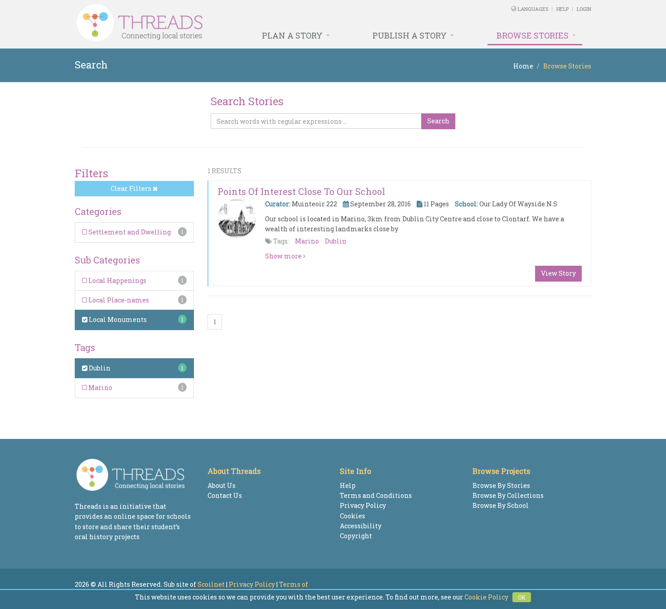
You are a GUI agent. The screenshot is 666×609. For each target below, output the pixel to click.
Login (584, 8)
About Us (222, 485)
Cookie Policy (486, 597)
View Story (558, 273)
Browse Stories (533, 35)
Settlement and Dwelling (129, 232)
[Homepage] (234, 23)
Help (562, 8)
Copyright (356, 535)
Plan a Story (292, 35)
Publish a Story (409, 35)
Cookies (352, 516)
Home (523, 66)
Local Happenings (116, 280)
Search (438, 121)
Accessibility (360, 525)
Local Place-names (118, 300)
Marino (99, 387)
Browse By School (501, 505)
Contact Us (225, 495)
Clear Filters (132, 188)
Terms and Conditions (376, 495)
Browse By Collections (508, 495)
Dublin (99, 368)
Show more (284, 256)
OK (522, 597)
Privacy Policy (363, 505)
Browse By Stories (501, 485)
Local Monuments (117, 319)
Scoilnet (211, 584)
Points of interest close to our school (301, 191)
